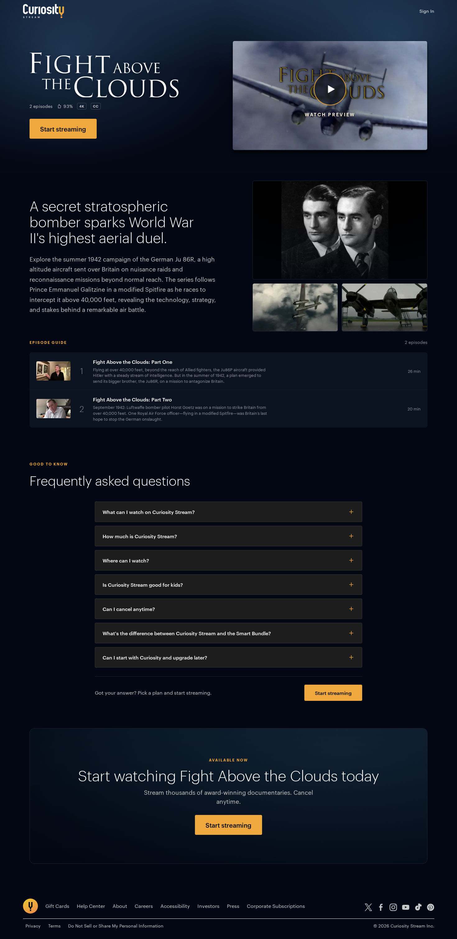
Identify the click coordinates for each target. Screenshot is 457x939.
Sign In (426, 11)
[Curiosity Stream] (43, 11)
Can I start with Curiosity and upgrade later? (155, 657)
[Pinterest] (430, 907)
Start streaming (63, 128)
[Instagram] (393, 907)
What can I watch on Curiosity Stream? (149, 511)
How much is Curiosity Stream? (140, 536)
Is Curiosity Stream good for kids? (143, 584)
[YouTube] (405, 907)
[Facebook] (381, 907)
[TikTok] (418, 907)
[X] (368, 907)
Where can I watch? (126, 560)
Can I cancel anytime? (129, 608)
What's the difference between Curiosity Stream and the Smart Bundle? (187, 633)
